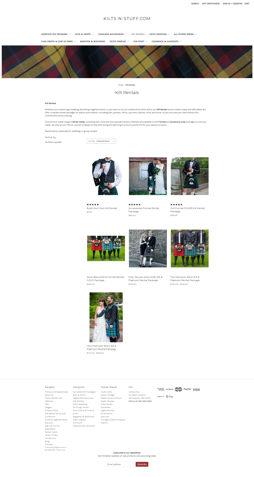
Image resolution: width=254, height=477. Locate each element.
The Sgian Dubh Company (113, 419)
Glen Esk (105, 416)
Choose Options (106, 181)
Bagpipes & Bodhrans (92, 41)
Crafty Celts (106, 392)
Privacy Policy (51, 410)
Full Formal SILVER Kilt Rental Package (187, 210)
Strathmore (106, 413)
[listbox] (106, 141)
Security (49, 423)
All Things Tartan (184, 34)
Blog (47, 441)
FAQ (47, 404)
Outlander (105, 407)
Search (195, 3)
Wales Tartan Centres (111, 398)
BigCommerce (60, 447)
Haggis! (48, 407)
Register (237, 3)
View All (104, 423)
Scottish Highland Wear (56, 419)
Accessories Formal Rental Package (143, 210)
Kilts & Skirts (83, 34)
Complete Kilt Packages (54, 34)
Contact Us (50, 438)
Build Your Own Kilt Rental (102, 208)
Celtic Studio (107, 404)
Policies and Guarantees (56, 392)
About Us (49, 395)
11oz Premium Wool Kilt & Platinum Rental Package (185, 279)
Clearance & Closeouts (165, 41)
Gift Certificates (211, 3)
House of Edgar (108, 395)
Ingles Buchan (108, 410)
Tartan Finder (51, 435)
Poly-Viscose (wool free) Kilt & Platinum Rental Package (145, 279)
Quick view (103, 171)
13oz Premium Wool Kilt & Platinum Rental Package (101, 347)
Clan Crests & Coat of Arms (57, 41)
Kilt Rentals (138, 34)
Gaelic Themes (107, 401)
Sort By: (91, 141)
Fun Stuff (138, 41)
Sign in (226, 3)
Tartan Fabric (51, 432)
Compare (105, 176)
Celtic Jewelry (118, 41)
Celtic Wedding (158, 34)
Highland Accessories (111, 34)
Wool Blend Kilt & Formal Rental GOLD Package (105, 279)
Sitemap (49, 444)
